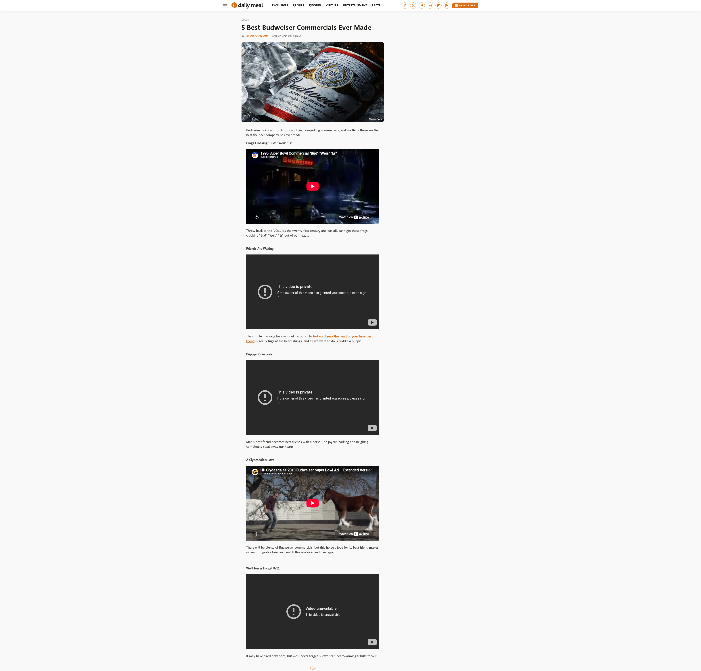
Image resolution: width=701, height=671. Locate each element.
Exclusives (280, 5)
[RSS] (447, 5)
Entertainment (355, 5)
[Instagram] (430, 5)
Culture (332, 5)
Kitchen (315, 5)
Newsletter (467, 5)
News (245, 20)
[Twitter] (413, 5)
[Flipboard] (438, 5)
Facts (376, 5)
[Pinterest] (422, 5)
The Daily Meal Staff (256, 35)
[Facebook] (405, 5)
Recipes (298, 5)
